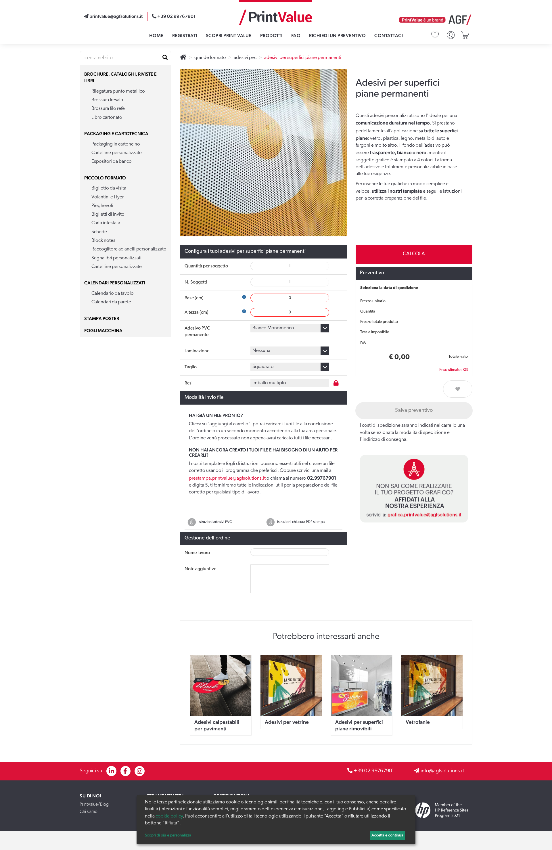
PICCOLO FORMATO (105, 178)
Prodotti (271, 35)
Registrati (184, 35)
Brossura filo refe (108, 108)
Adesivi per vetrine (287, 722)
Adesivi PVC (245, 57)
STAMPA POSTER (101, 318)
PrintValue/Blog (94, 804)
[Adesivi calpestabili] (220, 685)
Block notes (103, 240)
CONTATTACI (388, 35)
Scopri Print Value (229, 35)
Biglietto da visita (108, 188)
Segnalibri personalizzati (116, 258)
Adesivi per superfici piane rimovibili (359, 725)
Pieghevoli (102, 205)
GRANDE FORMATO (210, 57)
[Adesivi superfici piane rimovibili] (361, 685)
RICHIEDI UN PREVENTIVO (337, 35)
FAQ (296, 35)
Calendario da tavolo (112, 293)
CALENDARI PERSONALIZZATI (114, 283)
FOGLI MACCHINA (103, 330)
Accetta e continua (387, 835)
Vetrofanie (418, 722)
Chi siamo (88, 811)
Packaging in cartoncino (115, 144)
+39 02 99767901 (374, 771)
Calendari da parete (111, 302)
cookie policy (169, 816)
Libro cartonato (106, 117)
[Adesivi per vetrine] (291, 685)
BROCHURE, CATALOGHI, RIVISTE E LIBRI (120, 77)
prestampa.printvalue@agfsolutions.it (227, 478)
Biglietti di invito (107, 214)
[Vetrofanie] (432, 685)
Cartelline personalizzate (116, 152)
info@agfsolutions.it (442, 771)
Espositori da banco (111, 161)
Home (156, 35)
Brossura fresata (107, 99)
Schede (99, 231)
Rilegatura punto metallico (118, 91)
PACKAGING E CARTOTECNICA (116, 133)
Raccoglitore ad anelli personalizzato (128, 249)
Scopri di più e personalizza (168, 835)
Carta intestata (105, 223)
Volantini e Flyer (107, 197)
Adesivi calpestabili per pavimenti (216, 725)
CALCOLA (414, 254)
